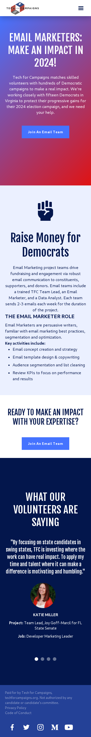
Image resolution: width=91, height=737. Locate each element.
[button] (81, 8)
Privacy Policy (15, 707)
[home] (23, 8)
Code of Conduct (18, 713)
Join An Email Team (45, 132)
